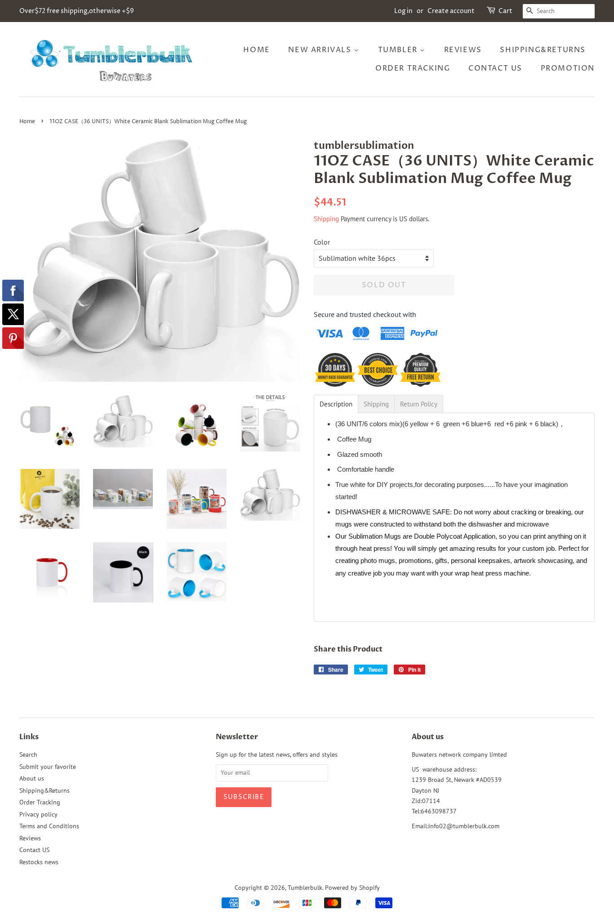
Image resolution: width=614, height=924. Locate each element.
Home (256, 50)
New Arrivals (321, 50)
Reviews (463, 50)
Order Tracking (412, 68)
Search (28, 754)
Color (322, 241)
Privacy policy (38, 814)
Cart (505, 11)
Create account (451, 11)
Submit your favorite (47, 767)
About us (31, 778)
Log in (403, 11)
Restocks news (38, 862)
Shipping (326, 218)
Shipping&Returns (543, 50)
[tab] (336, 404)
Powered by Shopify (352, 888)
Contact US (495, 68)
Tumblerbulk (305, 888)
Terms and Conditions (49, 826)
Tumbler (399, 50)
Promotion (568, 68)
